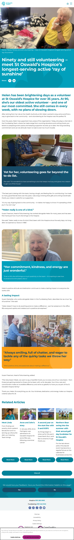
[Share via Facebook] (9, 80)
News (9, 50)
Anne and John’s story (27, 424)
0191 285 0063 (40, 500)
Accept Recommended (31, 537)
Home (4, 50)
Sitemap (37, 514)
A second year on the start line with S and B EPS (46, 425)
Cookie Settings (37, 523)
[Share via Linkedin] (14, 80)
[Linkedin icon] (40, 508)
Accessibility (37, 517)
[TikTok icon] (37, 508)
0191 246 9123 (41, 504)
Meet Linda (7, 422)
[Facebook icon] (30, 508)
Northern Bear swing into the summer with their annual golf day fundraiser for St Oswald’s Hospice (64, 431)
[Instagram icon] (33, 508)
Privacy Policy (37, 520)
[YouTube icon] (44, 508)
